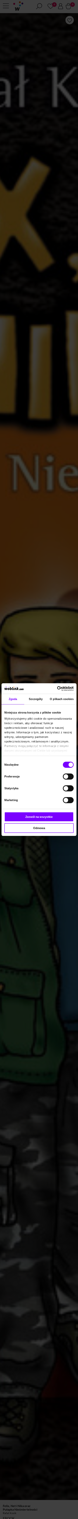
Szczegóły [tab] (36, 699)
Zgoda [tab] (13, 699)
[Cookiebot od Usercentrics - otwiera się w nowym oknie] (57, 688)
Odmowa (39, 828)
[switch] (68, 776)
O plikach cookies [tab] (62, 699)
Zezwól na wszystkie (39, 816)
